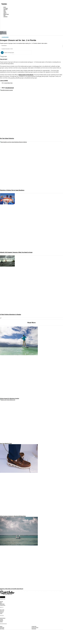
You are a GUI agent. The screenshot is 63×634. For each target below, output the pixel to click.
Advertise (5, 16)
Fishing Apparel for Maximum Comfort (9, 398)
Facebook (1, 619)
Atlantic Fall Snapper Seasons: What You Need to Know (16, 252)
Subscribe (1, 601)
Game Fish (5, 9)
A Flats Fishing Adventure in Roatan (10, 314)
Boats (4, 7)
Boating (1, 626)
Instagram (1, 620)
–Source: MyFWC (4, 80)
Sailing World (2, 627)
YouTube (1, 621)
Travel (4, 23)
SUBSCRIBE (5, 31)
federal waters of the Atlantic (26, 74)
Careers (1, 613)
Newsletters (6, 14)
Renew (1, 602)
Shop (4, 15)
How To (4, 13)
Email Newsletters (2, 618)
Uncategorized (5, 37)
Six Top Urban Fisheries (7, 138)
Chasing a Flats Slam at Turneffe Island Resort (11, 588)
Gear (4, 10)
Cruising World (34, 626)
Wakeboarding (34, 628)
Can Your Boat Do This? (6, 443)
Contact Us (1, 612)
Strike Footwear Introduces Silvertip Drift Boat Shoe (13, 516)
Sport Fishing (2, 628)
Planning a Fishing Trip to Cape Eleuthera (12, 190)
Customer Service (2, 605)
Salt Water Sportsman (35, 627)
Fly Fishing (5, 8)
